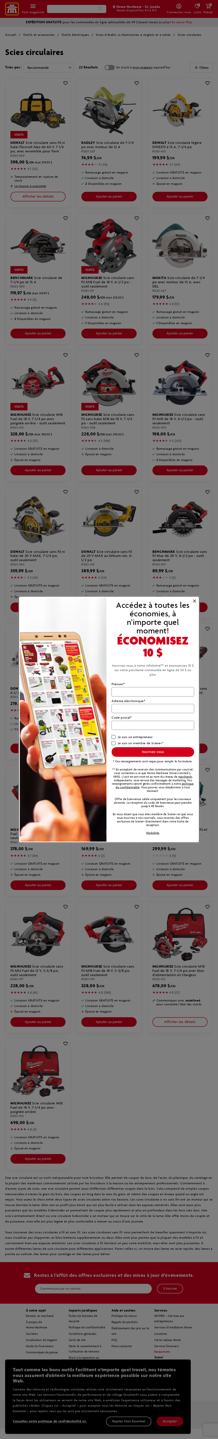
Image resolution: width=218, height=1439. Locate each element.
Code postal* (122, 718)
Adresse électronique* (128, 701)
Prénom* (118, 684)
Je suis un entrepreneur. (135, 737)
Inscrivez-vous (153, 752)
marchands (185, 777)
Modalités (152, 833)
